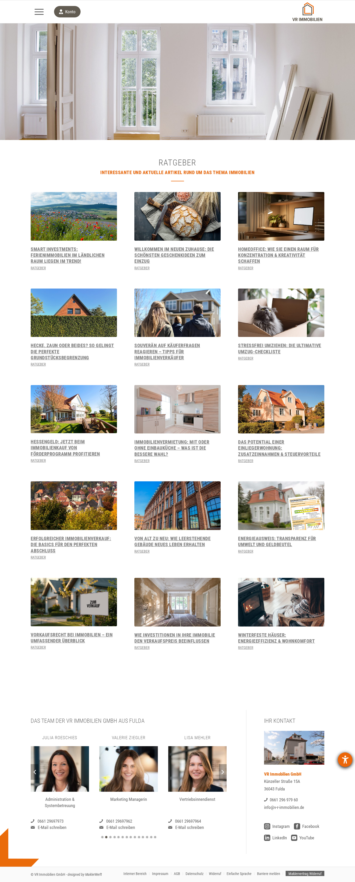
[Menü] (39, 11)
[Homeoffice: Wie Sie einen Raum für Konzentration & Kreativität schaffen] (281, 216)
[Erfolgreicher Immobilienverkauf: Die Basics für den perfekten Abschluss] (74, 505)
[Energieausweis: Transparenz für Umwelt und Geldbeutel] (281, 505)
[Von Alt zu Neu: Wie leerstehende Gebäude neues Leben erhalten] (177, 505)
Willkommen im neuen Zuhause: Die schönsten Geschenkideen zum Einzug (174, 255)
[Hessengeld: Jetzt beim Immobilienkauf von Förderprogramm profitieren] (74, 409)
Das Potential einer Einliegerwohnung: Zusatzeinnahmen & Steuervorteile (279, 448)
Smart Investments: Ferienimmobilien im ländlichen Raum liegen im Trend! (67, 255)
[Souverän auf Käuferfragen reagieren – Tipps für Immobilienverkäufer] (177, 313)
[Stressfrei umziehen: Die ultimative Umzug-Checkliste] (281, 313)
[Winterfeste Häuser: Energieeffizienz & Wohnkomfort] (281, 602)
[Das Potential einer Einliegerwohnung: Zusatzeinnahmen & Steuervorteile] (281, 409)
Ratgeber (38, 268)
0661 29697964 (119, 820)
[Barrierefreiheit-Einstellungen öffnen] (345, 759)
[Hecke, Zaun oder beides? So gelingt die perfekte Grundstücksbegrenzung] (74, 313)
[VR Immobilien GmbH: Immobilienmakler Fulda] (307, 11)
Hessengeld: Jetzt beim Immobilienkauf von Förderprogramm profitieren (65, 448)
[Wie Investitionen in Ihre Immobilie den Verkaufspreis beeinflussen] (177, 602)
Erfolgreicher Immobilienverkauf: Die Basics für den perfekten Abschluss (71, 544)
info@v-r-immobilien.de (284, 807)
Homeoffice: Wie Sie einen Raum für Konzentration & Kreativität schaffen (278, 255)
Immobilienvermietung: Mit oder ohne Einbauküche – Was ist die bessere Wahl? (171, 448)
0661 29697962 (50, 820)
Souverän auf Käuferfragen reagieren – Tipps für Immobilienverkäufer (167, 351)
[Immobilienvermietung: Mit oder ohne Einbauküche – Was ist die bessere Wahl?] (177, 409)
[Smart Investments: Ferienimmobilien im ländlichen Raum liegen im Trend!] (74, 216)
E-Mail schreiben (52, 827)
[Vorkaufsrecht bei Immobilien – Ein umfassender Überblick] (74, 602)
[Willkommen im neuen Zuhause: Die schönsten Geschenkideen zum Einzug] (177, 216)
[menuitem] (39, 11)
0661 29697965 (188, 820)
